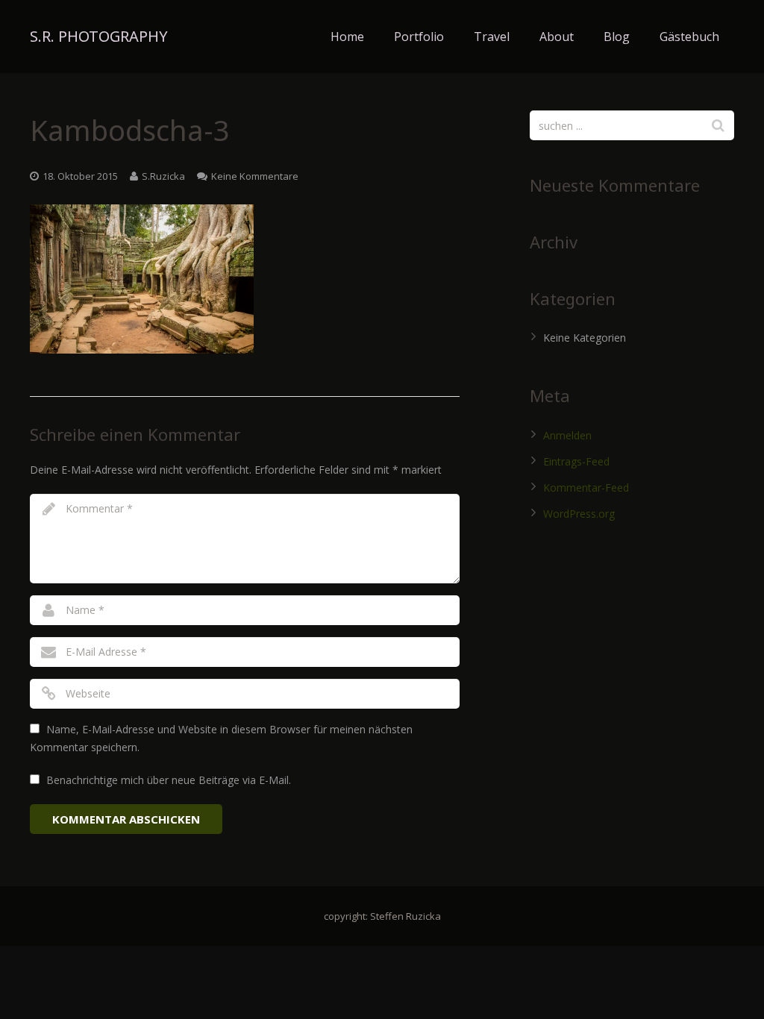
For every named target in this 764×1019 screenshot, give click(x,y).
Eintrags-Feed (576, 461)
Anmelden (567, 435)
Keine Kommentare (254, 176)
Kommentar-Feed (586, 487)
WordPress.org (579, 514)
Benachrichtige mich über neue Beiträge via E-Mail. (168, 780)
